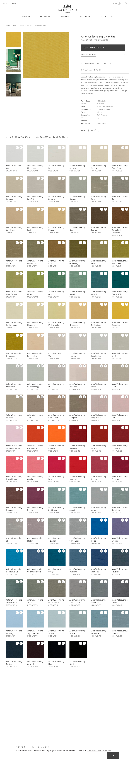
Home (8, 25)
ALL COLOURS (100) (18, 137)
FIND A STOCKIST (88, 54)
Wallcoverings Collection (95, 40)
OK (113, 755)
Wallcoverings (40, 25)
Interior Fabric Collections (22, 25)
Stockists (106, 16)
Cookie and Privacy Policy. (99, 750)
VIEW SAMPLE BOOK (92, 70)
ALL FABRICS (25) (51, 137)
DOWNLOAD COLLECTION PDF (97, 63)
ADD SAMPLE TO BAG (94, 48)
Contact (5, 3)
